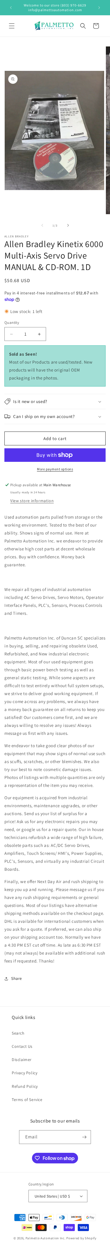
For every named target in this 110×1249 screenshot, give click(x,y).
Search (18, 1033)
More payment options (55, 469)
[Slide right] (68, 225)
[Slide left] (42, 225)
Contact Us (22, 1046)
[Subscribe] (84, 1137)
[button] (11, 25)
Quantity (11, 322)
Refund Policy (25, 1086)
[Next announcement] (99, 7)
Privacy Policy (24, 1072)
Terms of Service (27, 1099)
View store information (32, 500)
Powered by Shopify (81, 1238)
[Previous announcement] (10, 7)
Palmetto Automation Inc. (46, 1238)
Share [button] (16, 978)
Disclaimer (22, 1059)
